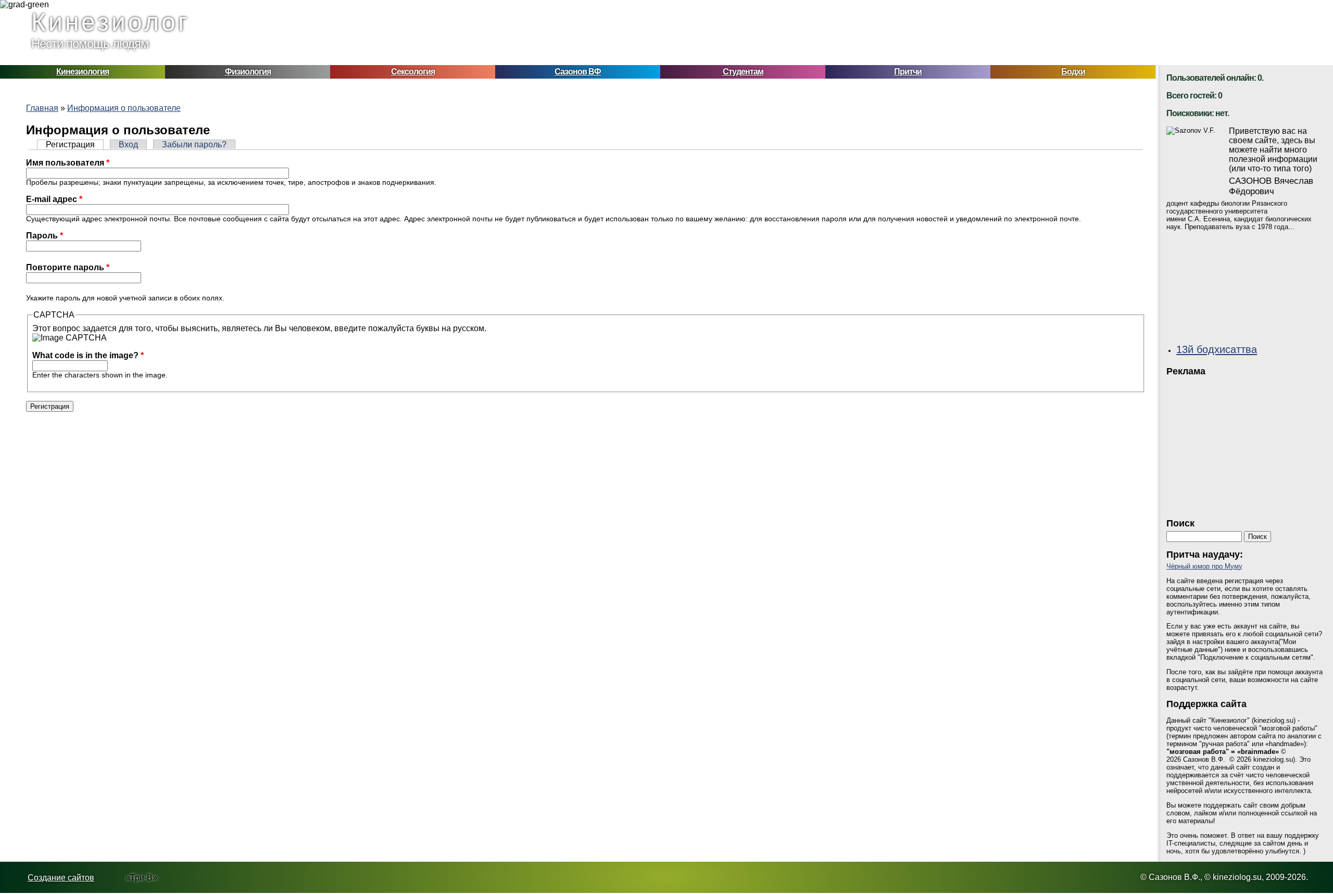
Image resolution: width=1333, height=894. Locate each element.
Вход (128, 144)
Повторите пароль (67, 267)
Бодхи (1073, 71)
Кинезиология (82, 71)
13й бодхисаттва (1216, 349)
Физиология (248, 71)
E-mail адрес (54, 199)
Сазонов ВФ (578, 71)
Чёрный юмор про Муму (1204, 566)
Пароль (44, 235)
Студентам (743, 71)
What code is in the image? (88, 355)
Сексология (413, 71)
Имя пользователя (67, 162)
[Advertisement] (1244, 444)
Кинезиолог (110, 22)
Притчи (908, 71)
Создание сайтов (61, 877)
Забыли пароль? (194, 144)
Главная (42, 108)
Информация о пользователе (124, 108)
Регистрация (75, 144)
